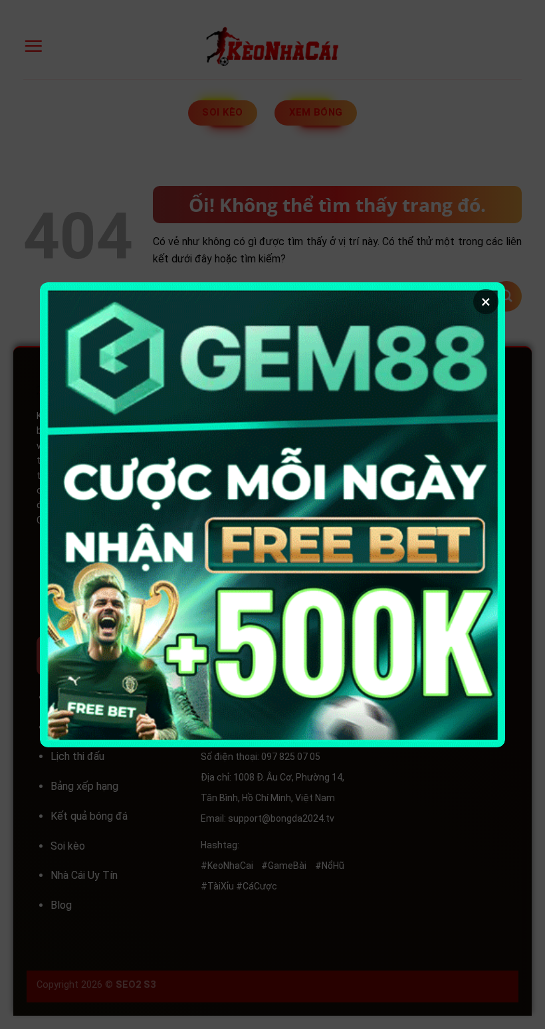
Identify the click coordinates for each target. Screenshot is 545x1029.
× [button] (485, 302)
